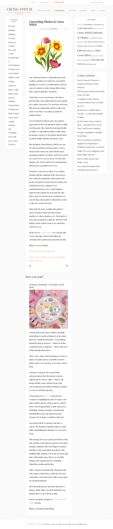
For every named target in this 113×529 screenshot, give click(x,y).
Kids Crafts (13, 93)
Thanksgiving (86, 60)
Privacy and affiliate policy (80, 524)
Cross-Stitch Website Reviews (93, 42)
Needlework (13, 109)
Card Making (13, 65)
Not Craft (12, 136)
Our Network (59, 10)
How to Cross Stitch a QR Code (42, 251)
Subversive (80, 60)
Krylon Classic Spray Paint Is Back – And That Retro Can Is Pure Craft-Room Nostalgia (89, 125)
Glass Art (12, 85)
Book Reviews (80, 24)
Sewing (11, 26)
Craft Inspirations (85, 28)
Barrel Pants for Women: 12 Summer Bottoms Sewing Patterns (88, 83)
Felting (11, 81)
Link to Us (61, 524)
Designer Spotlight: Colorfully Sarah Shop (46, 286)
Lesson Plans (13, 105)
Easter (90, 46)
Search (102, 10)
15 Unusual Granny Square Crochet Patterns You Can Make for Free (90, 102)
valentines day (91, 64)
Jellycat (47, 396)
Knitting (11, 30)
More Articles (87, 75)
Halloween (91, 51)
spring (101, 55)
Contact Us (54, 524)
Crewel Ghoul (46, 232)
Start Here (47, 524)
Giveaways (72, 10)
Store (93, 10)
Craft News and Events (98, 28)
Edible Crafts (13, 77)
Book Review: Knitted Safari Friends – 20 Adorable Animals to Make (90, 113)
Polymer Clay (14, 69)
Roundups (83, 10)
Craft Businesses (98, 24)
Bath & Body (13, 113)
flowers (94, 46)
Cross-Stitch (19, 9)
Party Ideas (13, 117)
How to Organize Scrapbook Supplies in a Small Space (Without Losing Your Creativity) (90, 143)
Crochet (11, 38)
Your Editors (68, 524)
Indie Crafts (13, 89)
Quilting (11, 34)
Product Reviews (95, 55)
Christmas (87, 24)
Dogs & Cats (82, 46)
